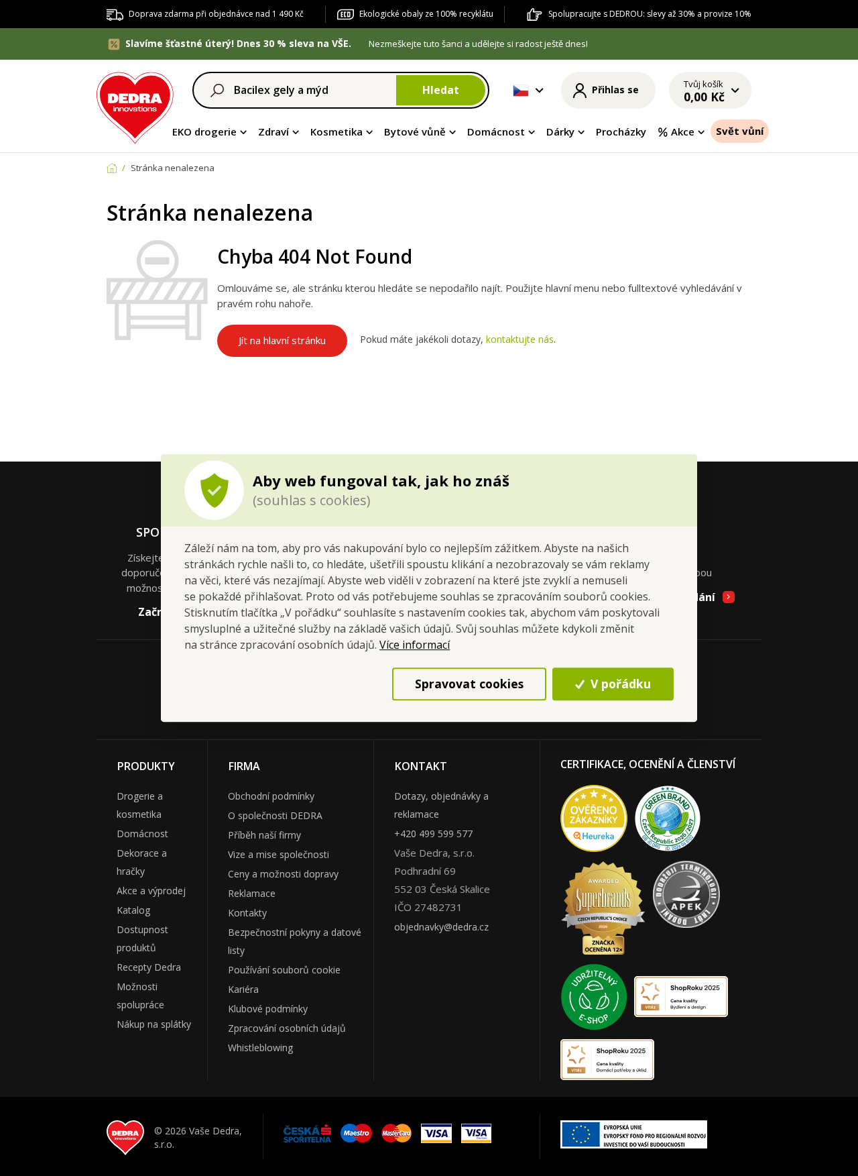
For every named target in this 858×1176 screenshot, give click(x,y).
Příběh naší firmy (264, 834)
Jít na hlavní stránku (282, 340)
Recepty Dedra (149, 967)
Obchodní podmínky (271, 796)
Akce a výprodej (151, 890)
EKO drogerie (204, 131)
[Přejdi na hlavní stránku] (135, 105)
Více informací (414, 644)
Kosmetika (336, 131)
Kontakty (247, 912)
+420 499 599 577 (433, 833)
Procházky (621, 131)
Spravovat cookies (469, 684)
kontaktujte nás (520, 339)
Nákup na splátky (154, 1024)
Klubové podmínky (268, 1008)
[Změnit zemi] (521, 91)
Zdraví (273, 131)
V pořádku (619, 684)
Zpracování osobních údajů (287, 1028)
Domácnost (496, 131)
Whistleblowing (260, 1047)
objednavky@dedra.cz (441, 926)
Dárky (560, 131)
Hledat (440, 90)
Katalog (133, 910)
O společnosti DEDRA (275, 815)
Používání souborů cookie (284, 969)
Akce (682, 131)
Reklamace (251, 893)
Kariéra (243, 989)
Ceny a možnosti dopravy (283, 873)
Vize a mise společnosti (278, 854)
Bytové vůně (415, 131)
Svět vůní (739, 131)
